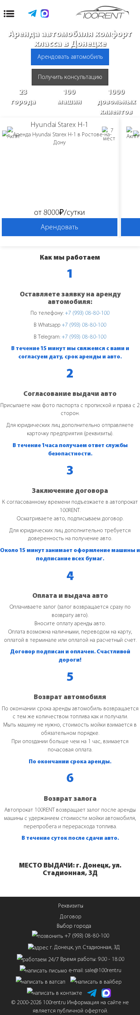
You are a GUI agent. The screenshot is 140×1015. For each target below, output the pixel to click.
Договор (70, 916)
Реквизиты (70, 905)
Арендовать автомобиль (70, 57)
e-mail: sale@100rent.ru (95, 970)
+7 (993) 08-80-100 (87, 312)
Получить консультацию (70, 77)
